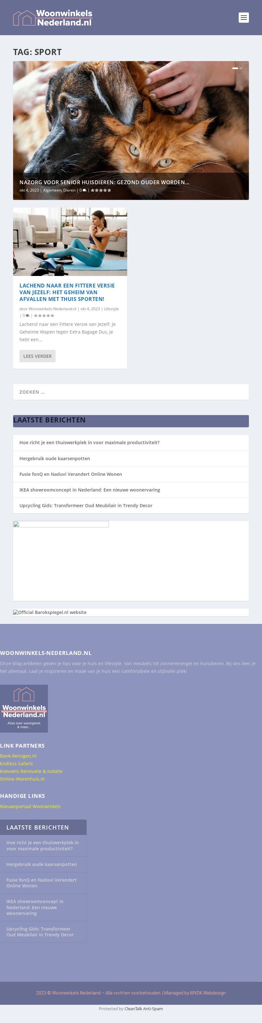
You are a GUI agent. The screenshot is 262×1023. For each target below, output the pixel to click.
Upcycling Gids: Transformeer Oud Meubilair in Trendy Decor (85, 505)
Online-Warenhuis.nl (22, 779)
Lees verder (37, 356)
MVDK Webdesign (208, 992)
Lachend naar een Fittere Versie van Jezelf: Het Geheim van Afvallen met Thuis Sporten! (67, 292)
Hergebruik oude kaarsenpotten (54, 458)
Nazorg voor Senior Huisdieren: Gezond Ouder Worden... (104, 182)
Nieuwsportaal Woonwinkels (30, 806)
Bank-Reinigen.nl (18, 756)
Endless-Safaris (16, 763)
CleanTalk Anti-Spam (144, 1008)
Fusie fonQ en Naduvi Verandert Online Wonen (70, 474)
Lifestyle (111, 308)
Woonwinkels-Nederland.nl (52, 308)
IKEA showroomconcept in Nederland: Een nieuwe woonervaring (89, 490)
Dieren (69, 190)
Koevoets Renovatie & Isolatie (31, 771)
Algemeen (52, 190)
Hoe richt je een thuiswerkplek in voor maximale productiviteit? (89, 442)
